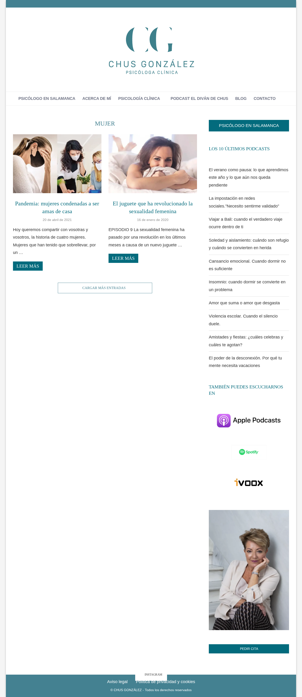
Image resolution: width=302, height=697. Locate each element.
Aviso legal (117, 681)
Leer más (28, 266)
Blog (241, 98)
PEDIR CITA (249, 649)
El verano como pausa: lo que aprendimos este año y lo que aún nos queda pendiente (248, 177)
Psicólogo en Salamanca (46, 98)
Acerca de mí (96, 98)
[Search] (281, 99)
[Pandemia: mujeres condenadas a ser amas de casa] (57, 163)
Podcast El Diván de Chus (199, 98)
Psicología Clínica (139, 98)
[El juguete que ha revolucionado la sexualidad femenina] (153, 163)
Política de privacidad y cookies (165, 681)
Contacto (265, 98)
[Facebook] (275, 4)
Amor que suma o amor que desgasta (244, 303)
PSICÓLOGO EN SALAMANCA (249, 125)
